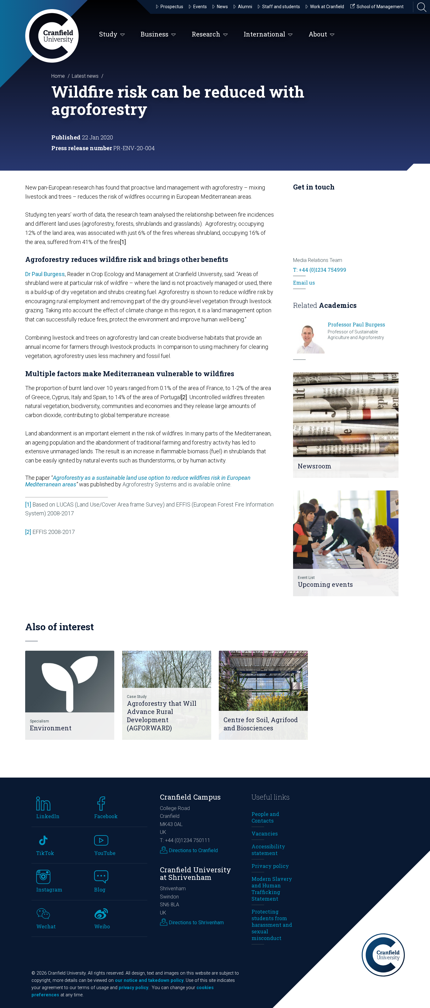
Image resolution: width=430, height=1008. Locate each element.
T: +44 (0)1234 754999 (319, 269)
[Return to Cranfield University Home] (52, 36)
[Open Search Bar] (420, 7)
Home (58, 76)
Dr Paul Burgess (45, 274)
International (264, 34)
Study (108, 34)
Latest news (85, 76)
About (317, 34)
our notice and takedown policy (149, 980)
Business (154, 34)
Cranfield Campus (190, 796)
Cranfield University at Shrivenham (195, 873)
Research (206, 34)
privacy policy (133, 987)
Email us (304, 282)
